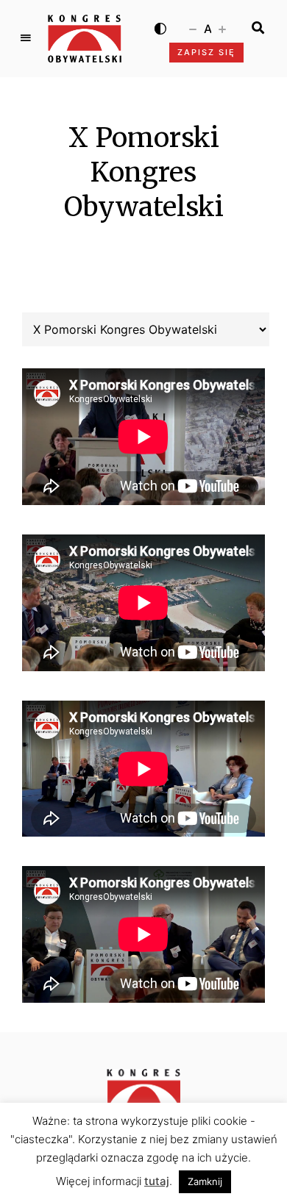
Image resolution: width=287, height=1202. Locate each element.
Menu (25, 38)
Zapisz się (206, 52)
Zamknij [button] (205, 1181)
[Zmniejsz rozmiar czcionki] (193, 28)
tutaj (156, 1181)
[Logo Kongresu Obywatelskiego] (84, 38)
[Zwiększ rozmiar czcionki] (222, 28)
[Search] (258, 28)
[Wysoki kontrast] (160, 28)
